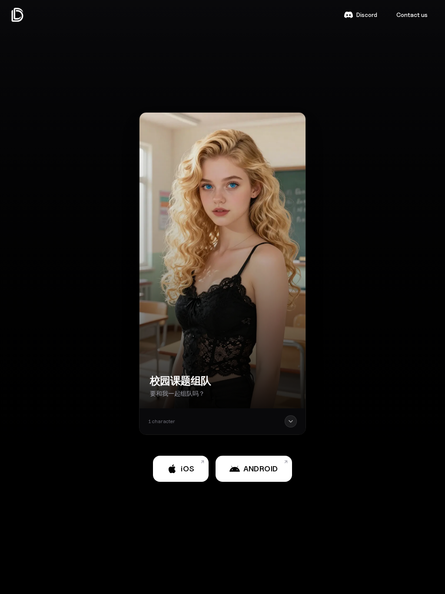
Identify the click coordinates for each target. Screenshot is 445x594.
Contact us (412, 14)
